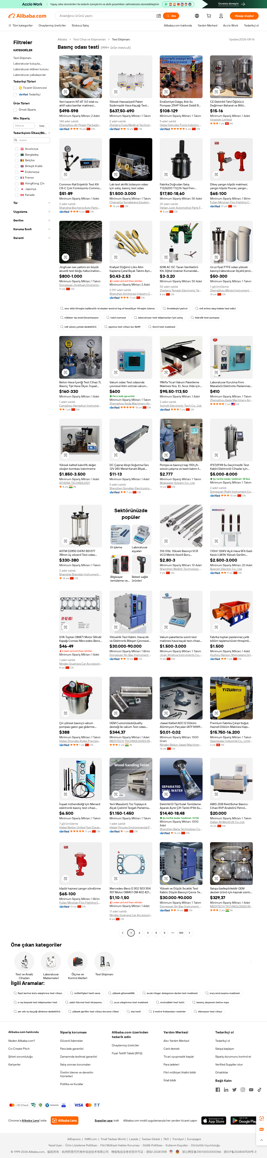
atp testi (136, 1011)
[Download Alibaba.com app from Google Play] (244, 1120)
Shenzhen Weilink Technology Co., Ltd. (181, 569)
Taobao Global (151, 1139)
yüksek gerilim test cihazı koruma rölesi (95, 1011)
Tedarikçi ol (222, 1040)
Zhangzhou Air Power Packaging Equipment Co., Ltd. (80, 125)
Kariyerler (14, 1064)
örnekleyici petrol (177, 308)
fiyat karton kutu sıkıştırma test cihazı (40, 993)
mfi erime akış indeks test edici (217, 308)
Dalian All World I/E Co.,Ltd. (227, 822)
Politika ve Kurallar (71, 1084)
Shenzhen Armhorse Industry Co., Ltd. (131, 293)
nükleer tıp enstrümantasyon (81, 317)
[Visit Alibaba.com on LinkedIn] (226, 1089)
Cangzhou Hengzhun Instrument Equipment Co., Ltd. (80, 405)
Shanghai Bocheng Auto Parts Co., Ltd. (80, 207)
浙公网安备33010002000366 (201, 1151)
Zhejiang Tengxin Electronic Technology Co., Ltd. (181, 290)
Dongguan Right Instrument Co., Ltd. (231, 491)
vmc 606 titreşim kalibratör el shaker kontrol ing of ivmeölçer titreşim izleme (109, 308)
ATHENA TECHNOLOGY (74, 483)
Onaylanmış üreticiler (125, 1045)
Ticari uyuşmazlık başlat (179, 1056)
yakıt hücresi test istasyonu (85, 1002)
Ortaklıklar (221, 1072)
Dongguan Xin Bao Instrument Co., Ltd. (131, 655)
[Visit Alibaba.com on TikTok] (259, 1089)
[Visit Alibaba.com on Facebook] (217, 1089)
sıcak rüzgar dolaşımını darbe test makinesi (172, 993)
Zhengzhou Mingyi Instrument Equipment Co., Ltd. (231, 290)
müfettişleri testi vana (87, 993)
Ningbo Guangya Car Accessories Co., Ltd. (80, 663)
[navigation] (32, 486)
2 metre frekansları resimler (169, 1011)
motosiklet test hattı (172, 1002)
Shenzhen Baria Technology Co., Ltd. (181, 829)
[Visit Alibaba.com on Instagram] (242, 1089)
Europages (194, 1139)
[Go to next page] (189, 933)
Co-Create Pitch (19, 1048)
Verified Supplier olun (229, 1064)
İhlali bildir (170, 1080)
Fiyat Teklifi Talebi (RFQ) (127, 1053)
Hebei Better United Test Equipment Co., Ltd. (80, 827)
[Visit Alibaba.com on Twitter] (234, 1089)
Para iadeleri (171, 1064)
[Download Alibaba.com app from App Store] (213, 1120)
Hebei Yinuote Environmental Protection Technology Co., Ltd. (131, 827)
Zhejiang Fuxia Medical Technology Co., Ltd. (131, 125)
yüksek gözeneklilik (123, 993)
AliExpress (74, 1139)
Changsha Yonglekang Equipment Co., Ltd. (131, 202)
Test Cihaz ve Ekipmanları (89, 39)
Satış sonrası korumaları (75, 1064)
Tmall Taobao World (113, 1139)
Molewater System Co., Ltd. (177, 483)
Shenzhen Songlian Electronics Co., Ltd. (131, 488)
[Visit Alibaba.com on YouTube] (251, 1089)
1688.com (90, 1139)
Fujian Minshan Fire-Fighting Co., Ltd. (231, 202)
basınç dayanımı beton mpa (212, 1002)
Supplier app (104, 1120)
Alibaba (62, 39)
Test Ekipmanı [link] (121, 39)
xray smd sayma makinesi (225, 993)
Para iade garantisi (71, 1048)
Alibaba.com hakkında (23, 1032)
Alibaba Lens (30, 1120)
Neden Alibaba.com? (21, 1040)
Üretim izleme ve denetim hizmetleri (76, 1074)
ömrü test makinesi (163, 326)
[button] (158, 15)
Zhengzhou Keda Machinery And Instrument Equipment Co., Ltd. (131, 403)
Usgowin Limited (221, 119)
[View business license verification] (171, 1152)
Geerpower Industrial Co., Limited (231, 741)
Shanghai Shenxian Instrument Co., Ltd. (80, 574)
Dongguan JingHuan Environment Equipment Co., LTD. (80, 285)
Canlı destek (172, 1048)
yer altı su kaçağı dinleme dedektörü (39, 1011)
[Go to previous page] (122, 933)
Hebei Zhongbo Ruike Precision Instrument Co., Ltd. (80, 741)
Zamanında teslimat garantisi (78, 1056)
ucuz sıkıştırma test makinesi (131, 1002)
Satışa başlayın (224, 1048)
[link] (261, 1118)
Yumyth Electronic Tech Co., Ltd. (181, 405)
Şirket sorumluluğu (20, 1056)
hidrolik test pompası (207, 317)
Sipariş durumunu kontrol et (233, 1056)
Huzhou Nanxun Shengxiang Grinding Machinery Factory (231, 655)
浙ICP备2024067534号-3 (240, 1151)
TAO (166, 1139)
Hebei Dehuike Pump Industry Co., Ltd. (181, 125)
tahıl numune (118, 317)
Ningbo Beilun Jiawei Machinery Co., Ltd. (181, 744)
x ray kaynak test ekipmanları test (37, 1002)
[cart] (210, 16)
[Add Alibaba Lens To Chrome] (64, 1120)
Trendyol (178, 1139)
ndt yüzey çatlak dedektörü (80, 326)
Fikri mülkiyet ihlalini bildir (180, 1072)
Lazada (133, 1139)
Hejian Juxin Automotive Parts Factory (181, 207)
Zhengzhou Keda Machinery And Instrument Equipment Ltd (231, 400)
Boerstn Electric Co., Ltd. (226, 569)
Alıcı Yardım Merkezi (176, 1040)
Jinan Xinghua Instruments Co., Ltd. (181, 655)
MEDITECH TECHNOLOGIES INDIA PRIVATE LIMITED (131, 741)
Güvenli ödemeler (71, 1040)
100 (181, 932)
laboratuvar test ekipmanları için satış (160, 317)
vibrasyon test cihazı (210, 1011)
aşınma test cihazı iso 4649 (124, 326)
